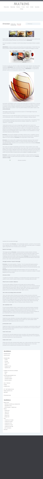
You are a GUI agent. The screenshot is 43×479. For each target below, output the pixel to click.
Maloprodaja (6, 6)
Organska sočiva (7, 367)
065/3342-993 (25, 462)
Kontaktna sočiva (7, 386)
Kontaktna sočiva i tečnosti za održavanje (11, 370)
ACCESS (6, 359)
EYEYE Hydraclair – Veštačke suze (10, 407)
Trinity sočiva (7, 362)
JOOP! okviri (7, 413)
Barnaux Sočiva (6, 402)
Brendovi (18, 6)
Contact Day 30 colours (9, 424)
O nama (23, 6)
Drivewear (6, 361)
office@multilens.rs (28, 452)
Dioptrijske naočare (7, 353)
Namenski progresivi (8, 380)
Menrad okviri (7, 415)
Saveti (27, 6)
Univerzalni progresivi (8, 378)
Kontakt (31, 6)
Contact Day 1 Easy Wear (9, 426)
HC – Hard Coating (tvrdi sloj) (9, 389)
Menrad (5, 408)
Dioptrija (5, 384)
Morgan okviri (7, 416)
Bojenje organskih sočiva (8, 390)
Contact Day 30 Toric (8, 423)
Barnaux (6, 372)
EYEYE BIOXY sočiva (8, 405)
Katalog (21, 8)
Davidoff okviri (7, 410)
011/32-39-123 (25, 443)
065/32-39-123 (25, 444)
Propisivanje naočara (7, 395)
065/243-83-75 (6, 462)
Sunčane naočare (7, 355)
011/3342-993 (25, 460)
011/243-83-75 (5, 460)
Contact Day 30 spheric (9, 421)
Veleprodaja (12, 6)
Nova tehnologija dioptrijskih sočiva (10, 375)
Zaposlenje (37, 6)
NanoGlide (5, 392)
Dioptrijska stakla (6, 358)
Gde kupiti (5, 429)
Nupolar (6, 364)
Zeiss (6, 373)
